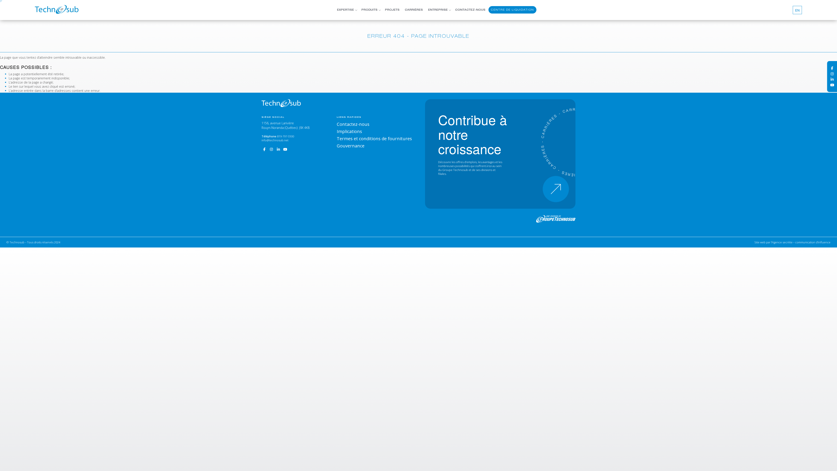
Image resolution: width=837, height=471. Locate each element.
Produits (369, 10)
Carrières (414, 10)
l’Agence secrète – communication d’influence (800, 242)
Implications (349, 131)
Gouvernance (350, 146)
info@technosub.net (275, 140)
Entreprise (438, 10)
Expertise (345, 10)
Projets (392, 10)
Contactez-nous (470, 10)
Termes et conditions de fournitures (374, 138)
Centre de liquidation (512, 9)
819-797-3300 (285, 136)
